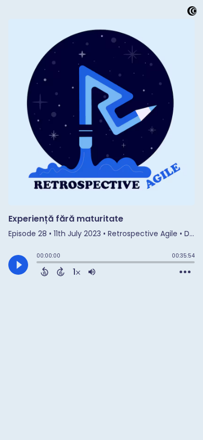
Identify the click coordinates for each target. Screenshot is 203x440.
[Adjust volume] (91, 271)
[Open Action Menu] (185, 272)
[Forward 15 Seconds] (61, 271)
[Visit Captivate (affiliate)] (192, 12)
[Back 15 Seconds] (44, 271)
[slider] (39, 263)
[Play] (18, 265)
